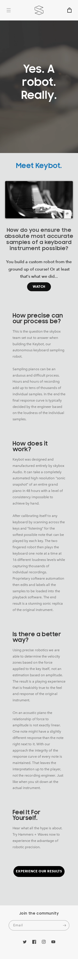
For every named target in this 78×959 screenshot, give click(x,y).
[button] (8, 10)
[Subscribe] (64, 925)
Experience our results (39, 871)
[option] (39, 235)
